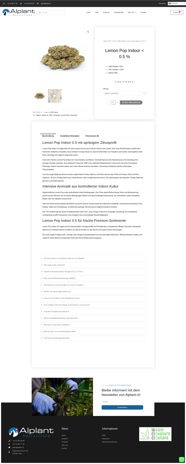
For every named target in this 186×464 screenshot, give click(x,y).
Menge (106, 89)
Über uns (131, 12)
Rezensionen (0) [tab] (92, 136)
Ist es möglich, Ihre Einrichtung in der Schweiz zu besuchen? (67, 305)
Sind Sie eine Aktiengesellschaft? (56, 338)
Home (88, 12)
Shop (97, 12)
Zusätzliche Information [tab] (69, 136)
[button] (88, 32)
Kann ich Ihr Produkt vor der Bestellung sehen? (62, 298)
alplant (38, 115)
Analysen (106, 12)
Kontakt (143, 12)
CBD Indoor (54, 112)
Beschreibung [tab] (48, 136)
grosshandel (65, 115)
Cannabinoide (118, 12)
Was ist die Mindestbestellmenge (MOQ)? (59, 278)
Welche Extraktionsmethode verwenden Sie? (61, 318)
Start (105, 41)
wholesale (73, 115)
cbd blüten (56, 115)
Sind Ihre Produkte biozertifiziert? (56, 311)
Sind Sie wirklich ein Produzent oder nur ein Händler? (64, 258)
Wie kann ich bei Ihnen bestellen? (57, 325)
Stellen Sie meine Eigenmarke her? (57, 291)
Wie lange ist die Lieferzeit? (54, 265)
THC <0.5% (112, 41)
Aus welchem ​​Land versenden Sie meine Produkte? (63, 285)
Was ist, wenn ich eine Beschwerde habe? (60, 331)
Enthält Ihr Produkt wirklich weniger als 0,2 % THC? (63, 272)
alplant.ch (45, 115)
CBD (50, 115)
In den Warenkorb (131, 102)
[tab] (93, 258)
